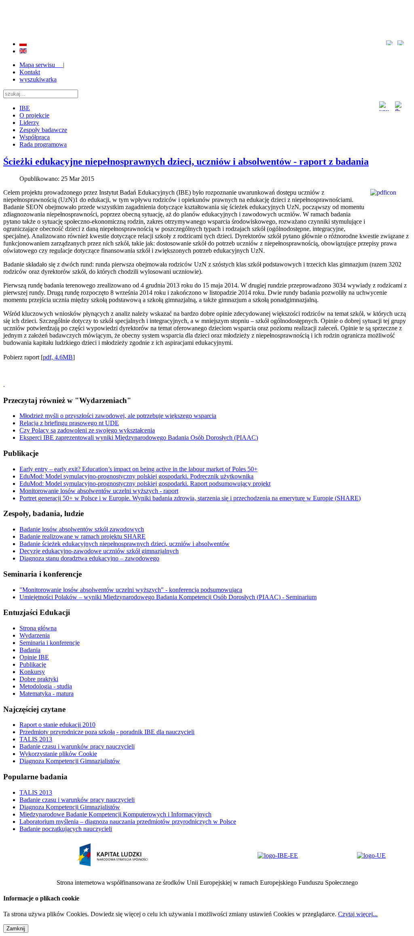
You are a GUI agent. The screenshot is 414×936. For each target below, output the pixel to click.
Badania (29, 649)
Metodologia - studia (45, 686)
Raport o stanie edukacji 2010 (57, 724)
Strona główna (38, 628)
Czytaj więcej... (358, 914)
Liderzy (29, 122)
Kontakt (29, 72)
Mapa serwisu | (41, 64)
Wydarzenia (34, 635)
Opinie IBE (34, 657)
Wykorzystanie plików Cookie (58, 753)
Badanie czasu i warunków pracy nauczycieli (77, 746)
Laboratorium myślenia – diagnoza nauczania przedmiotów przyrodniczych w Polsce (127, 821)
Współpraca (34, 137)
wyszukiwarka (38, 79)
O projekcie (34, 115)
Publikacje (32, 664)
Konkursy (32, 671)
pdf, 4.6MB (58, 357)
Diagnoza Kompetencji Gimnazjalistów (69, 761)
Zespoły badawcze (43, 129)
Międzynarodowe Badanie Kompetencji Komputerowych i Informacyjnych (115, 814)
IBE (24, 108)
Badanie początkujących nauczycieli (65, 828)
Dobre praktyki (38, 679)
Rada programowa (43, 144)
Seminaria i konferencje (49, 642)
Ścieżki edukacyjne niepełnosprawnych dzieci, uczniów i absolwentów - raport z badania (186, 161)
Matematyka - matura (46, 693)
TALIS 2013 (35, 739)
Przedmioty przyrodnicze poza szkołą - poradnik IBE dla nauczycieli (106, 731)
